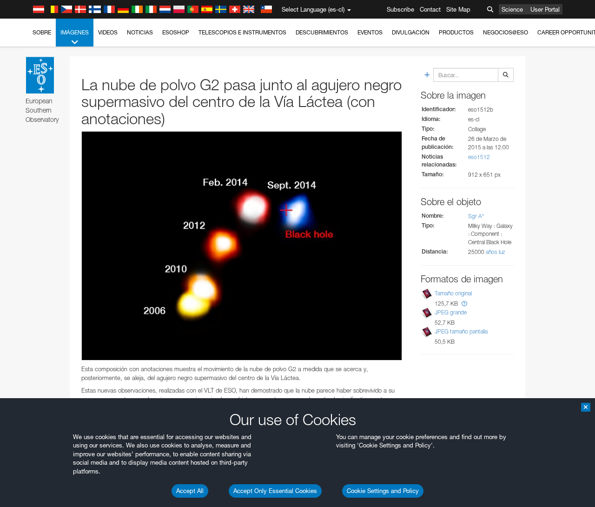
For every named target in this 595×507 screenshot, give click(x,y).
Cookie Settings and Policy (383, 490)
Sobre (42, 32)
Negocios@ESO (505, 32)
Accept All (190, 490)
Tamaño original (453, 293)
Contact (430, 9)
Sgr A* (476, 216)
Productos (456, 32)
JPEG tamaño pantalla (461, 331)
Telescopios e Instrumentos (242, 32)
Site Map (458, 9)
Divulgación (411, 32)
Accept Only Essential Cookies (275, 490)
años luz (495, 251)
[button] (464, 303)
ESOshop (175, 32)
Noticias (140, 32)
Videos (108, 32)
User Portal (545, 9)
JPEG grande (451, 312)
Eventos (370, 32)
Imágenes (74, 32)
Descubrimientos (322, 32)
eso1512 (479, 156)
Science (512, 9)
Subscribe (400, 9)
